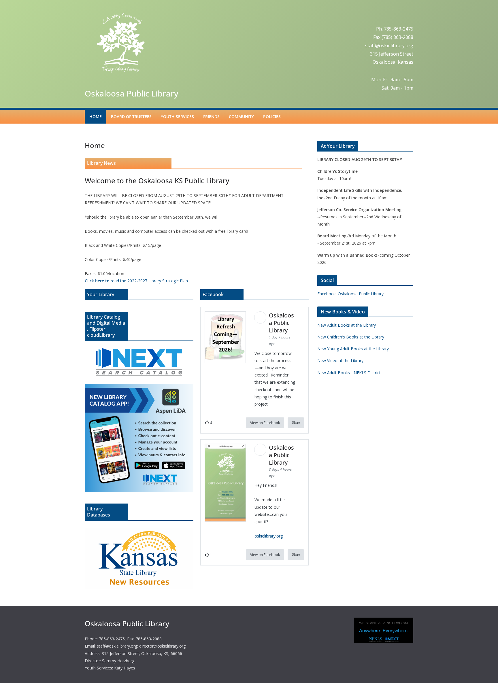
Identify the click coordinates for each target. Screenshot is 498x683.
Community (241, 116)
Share (296, 423)
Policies (272, 116)
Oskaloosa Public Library (131, 93)
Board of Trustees (131, 116)
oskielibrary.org (268, 536)
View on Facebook (265, 422)
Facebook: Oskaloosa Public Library (350, 293)
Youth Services (177, 116)
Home (95, 116)
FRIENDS (211, 116)
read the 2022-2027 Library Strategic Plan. (137, 280)
